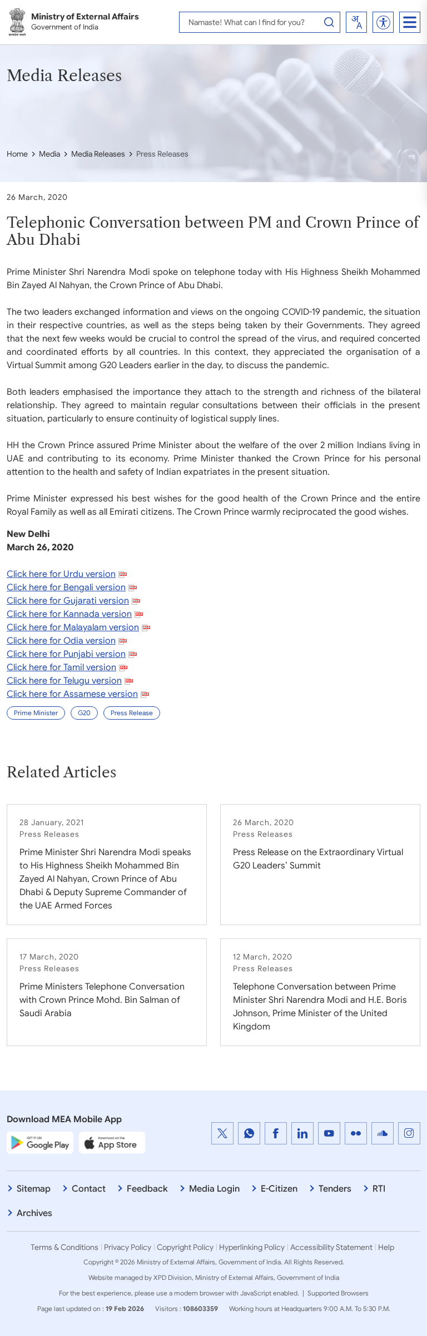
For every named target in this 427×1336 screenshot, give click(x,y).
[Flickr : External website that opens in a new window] (356, 1133)
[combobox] (356, 22)
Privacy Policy (127, 1247)
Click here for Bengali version (66, 587)
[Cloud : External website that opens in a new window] (382, 1133)
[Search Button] (329, 22)
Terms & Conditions (64, 1247)
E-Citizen (279, 1188)
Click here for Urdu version (61, 574)
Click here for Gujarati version (68, 600)
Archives (34, 1213)
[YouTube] (329, 1133)
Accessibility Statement (331, 1247)
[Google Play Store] (40, 1142)
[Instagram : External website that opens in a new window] (409, 1133)
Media (49, 154)
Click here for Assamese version (72, 694)
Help (386, 1247)
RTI (379, 1188)
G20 (84, 713)
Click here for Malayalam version (73, 627)
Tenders (335, 1188)
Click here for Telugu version (64, 680)
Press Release (132, 713)
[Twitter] (222, 1133)
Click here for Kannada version (69, 614)
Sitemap (34, 1188)
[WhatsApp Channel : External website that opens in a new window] (249, 1133)
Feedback (147, 1188)
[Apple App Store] (112, 1142)
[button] (383, 22)
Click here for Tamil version (61, 667)
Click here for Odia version (61, 640)
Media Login (214, 1188)
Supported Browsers (338, 1293)
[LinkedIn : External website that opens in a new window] (302, 1133)
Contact (89, 1188)
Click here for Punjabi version (66, 654)
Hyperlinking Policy (252, 1247)
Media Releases (98, 154)
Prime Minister (36, 713)
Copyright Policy (185, 1247)
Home (17, 154)
